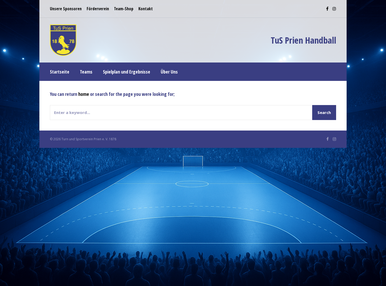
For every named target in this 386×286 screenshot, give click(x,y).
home (83, 94)
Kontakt (145, 9)
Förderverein (98, 9)
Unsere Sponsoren (66, 9)
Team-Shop (123, 9)
